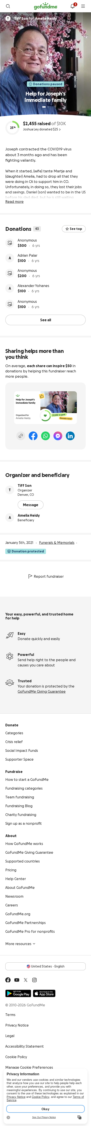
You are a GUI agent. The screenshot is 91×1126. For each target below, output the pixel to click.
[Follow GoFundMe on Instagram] (34, 980)
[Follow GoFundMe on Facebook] (8, 980)
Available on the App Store (44, 993)
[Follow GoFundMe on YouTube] (16, 980)
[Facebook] (33, 436)
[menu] (83, 6)
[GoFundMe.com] (45, 6)
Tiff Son (25, 485)
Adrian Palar (27, 255)
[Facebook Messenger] (57, 436)
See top (76, 229)
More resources (18, 944)
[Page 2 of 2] (48, 107)
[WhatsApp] (45, 436)
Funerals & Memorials (56, 543)
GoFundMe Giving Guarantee (42, 691)
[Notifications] (72, 6)
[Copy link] (20, 436)
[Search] (8, 6)
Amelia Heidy (29, 515)
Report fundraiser (49, 576)
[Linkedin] (70, 436)
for (35, 18)
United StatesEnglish (47, 966)
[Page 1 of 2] (44, 107)
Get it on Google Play (18, 993)
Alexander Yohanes (33, 286)
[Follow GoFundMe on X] (25, 980)
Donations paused (47, 84)
